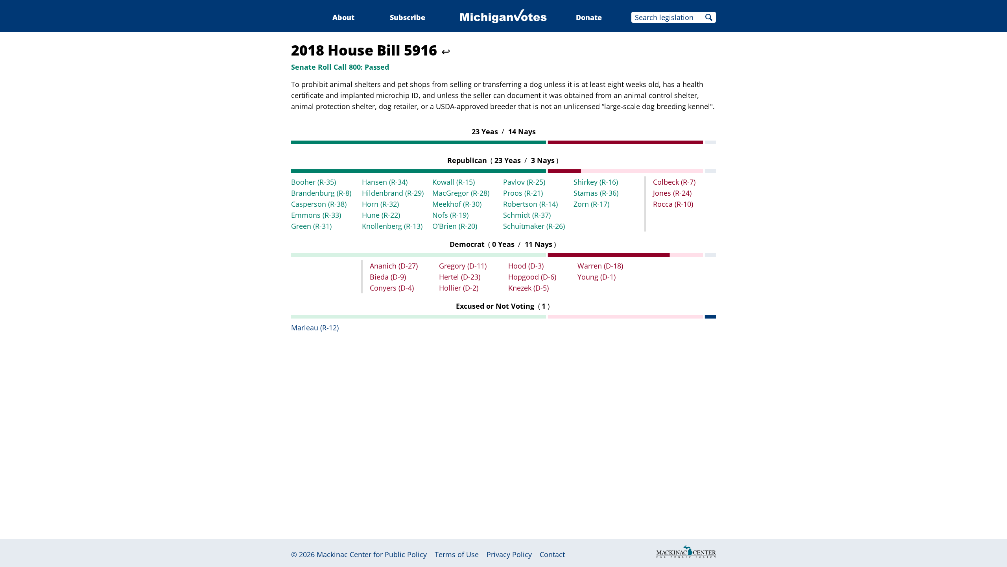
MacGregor (460, 193)
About (343, 17)
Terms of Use (457, 554)
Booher (313, 182)
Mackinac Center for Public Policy (372, 554)
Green (311, 226)
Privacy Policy (509, 554)
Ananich (394, 266)
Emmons (316, 215)
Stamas (596, 193)
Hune (381, 215)
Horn (380, 204)
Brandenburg (321, 193)
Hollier (458, 288)
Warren (600, 266)
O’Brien (454, 226)
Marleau (315, 327)
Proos (523, 193)
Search (709, 17)
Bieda (388, 277)
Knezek (528, 288)
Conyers (392, 288)
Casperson (319, 204)
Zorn (591, 204)
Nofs (450, 215)
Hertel (459, 277)
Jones (672, 193)
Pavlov (524, 182)
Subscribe (407, 17)
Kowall (453, 182)
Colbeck (674, 182)
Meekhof (456, 204)
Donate (589, 17)
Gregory (463, 266)
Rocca (673, 204)
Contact (552, 554)
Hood (526, 266)
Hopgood (532, 277)
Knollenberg (392, 226)
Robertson (530, 204)
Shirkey (596, 182)
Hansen (385, 182)
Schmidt (527, 215)
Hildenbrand (393, 193)
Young (596, 277)
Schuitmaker (534, 226)
